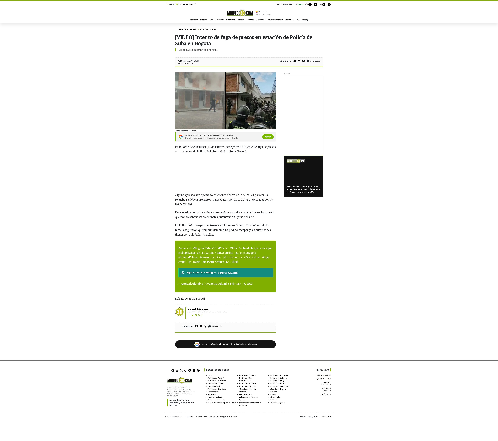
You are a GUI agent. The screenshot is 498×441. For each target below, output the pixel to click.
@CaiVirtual (252, 257)
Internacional (213, 392)
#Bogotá (198, 248)
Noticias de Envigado (279, 381)
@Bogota (194, 262)
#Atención (184, 248)
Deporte (250, 19)
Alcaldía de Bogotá (278, 389)
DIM (297, 19)
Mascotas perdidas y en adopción (222, 403)
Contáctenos (325, 394)
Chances (242, 392)
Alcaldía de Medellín (247, 389)
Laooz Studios (327, 417)
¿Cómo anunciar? (324, 379)
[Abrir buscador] (196, 4)
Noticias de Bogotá (208, 29)
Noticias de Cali (245, 378)
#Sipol (182, 262)
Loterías (273, 392)
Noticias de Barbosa (247, 386)
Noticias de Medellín (247, 375)
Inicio (210, 375)
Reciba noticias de (229, 344)
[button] (170, 4)
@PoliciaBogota (245, 253)
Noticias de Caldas (215, 383)
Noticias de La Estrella (279, 383)
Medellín (194, 19)
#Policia (222, 248)
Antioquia (219, 19)
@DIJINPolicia (232, 257)
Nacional (289, 19)
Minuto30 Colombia (187, 29)
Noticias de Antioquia (279, 375)
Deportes (274, 394)
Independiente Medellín (248, 397)
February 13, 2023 (241, 284)
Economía (261, 19)
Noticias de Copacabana (280, 386)
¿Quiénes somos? (324, 375)
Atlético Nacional (215, 397)
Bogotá (203, 19)
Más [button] (304, 19)
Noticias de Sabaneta (248, 383)
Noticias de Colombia (279, 378)
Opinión (242, 400)
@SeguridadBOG (210, 257)
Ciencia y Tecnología (216, 400)
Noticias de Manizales (217, 381)
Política (240, 19)
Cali (211, 19)
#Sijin (266, 257)
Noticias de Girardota (217, 389)
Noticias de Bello (246, 381)
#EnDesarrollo (224, 253)
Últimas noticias (185, 4)
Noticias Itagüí (214, 386)
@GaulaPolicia (188, 257)
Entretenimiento (275, 19)
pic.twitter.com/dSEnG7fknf (220, 262)
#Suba (234, 248)
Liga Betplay (275, 397)
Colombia (230, 19)
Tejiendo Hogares (277, 403)
